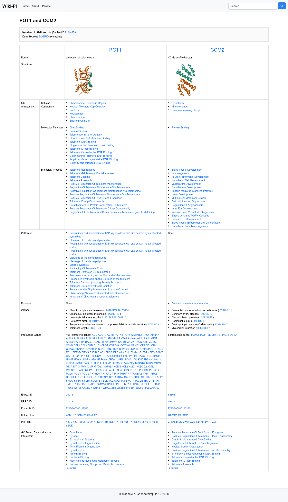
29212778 (206, 314)
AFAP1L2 (136, 334)
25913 (69, 394)
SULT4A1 (119, 380)
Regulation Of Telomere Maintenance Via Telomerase (100, 187)
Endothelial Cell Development (188, 180)
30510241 (225, 310)
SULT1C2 (108, 380)
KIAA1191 (156, 359)
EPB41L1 (118, 352)
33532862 (202, 328)
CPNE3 (135, 345)
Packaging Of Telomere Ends (86, 268)
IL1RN (119, 359)
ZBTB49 (125, 387)
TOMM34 (100, 384)
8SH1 (148, 422)
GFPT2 (90, 356)
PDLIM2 (143, 370)
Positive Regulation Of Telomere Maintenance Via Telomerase (105, 194)
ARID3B (70, 342)
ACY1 (127, 334)
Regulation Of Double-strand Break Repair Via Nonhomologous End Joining (112, 212)
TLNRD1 (232, 334)
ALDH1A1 (79, 338)
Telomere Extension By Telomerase (90, 272)
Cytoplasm (178, 103)
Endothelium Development (186, 187)
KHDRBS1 (144, 359)
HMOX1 (157, 356)
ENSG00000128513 (77, 408)
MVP (90, 366)
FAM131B (136, 352)
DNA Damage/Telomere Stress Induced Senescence (99, 293)
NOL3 (124, 366)
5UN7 (97, 422)
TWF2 (69, 387)
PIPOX (116, 373)
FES (152, 352)
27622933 (153, 324)
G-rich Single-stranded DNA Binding (90, 163)
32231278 (94, 321)
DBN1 (101, 349)
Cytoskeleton (77, 450)
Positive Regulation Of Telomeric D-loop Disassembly (100, 208)
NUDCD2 (142, 366)
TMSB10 (71, 384)
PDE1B (134, 370)
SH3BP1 (158, 377)
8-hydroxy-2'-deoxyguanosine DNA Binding (94, 159)
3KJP (83, 422)
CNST (104, 345)
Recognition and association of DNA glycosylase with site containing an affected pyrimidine (115, 234)
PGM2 (85, 373)
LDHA (96, 363)
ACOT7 (102, 334)
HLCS (149, 356)
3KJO (76, 422)
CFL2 (84, 345)
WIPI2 (77, 387)
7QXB (104, 422)
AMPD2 (102, 338)
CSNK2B (80, 349)
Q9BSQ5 (183, 415)
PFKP (160, 370)
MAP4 (130, 363)
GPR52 (116, 356)
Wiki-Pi (9, 6)
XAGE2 (86, 387)
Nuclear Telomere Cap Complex (87, 106)
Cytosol (74, 436)
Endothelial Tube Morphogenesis (190, 226)
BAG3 (88, 342)
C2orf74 (113, 342)
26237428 (113, 314)
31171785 (107, 317)
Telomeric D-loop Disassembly (87, 201)
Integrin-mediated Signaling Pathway (192, 191)
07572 (69, 401)
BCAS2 (97, 342)
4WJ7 (186, 422)
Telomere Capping (80, 176)
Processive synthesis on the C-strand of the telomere (100, 279)
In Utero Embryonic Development (190, 176)
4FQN (171, 422)
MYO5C (98, 366)
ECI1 (69, 352)
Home (25, 6)
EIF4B (93, 352)
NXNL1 (152, 366)
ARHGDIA (152, 338)
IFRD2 (111, 359)
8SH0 (141, 422)
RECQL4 (71, 377)
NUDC (132, 366)
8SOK (69, 425)
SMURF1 (212, 334)
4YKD (208, 422)
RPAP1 (104, 377)
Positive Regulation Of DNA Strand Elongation (96, 198)
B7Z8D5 (172, 415)
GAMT (159, 352)
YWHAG (106, 387)
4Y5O (193, 422)
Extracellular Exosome (82, 439)
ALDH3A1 (91, 338)
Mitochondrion (179, 106)
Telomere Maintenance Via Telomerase (92, 173)
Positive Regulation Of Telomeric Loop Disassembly (201, 450)
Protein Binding (78, 131)
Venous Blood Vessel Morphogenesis (193, 212)
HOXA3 (78, 359)
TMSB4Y (82, 384)
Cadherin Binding (79, 457)
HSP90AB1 (89, 359)
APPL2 (141, 338)
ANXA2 (123, 338)
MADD (111, 363)
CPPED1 (145, 345)
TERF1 (155, 380)
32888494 (198, 321)
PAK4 (111, 370)
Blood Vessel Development (187, 169)
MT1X (76, 366)
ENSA (108, 352)
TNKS (91, 384)
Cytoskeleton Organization (85, 443)
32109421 (119, 317)
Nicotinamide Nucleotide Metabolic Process (94, 460)
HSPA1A (102, 359)
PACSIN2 (83, 370)
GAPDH (70, 356)
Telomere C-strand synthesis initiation (91, 286)
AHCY (146, 334)
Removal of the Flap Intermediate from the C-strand (99, 289)
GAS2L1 (80, 356)
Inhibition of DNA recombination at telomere (94, 296)
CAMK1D (132, 342)
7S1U (133, 422)
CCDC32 (143, 342)
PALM (118, 370)
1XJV (69, 422)
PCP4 (125, 370)
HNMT (69, 359)
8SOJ (155, 422)
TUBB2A (144, 384)
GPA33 (107, 356)
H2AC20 (132, 356)
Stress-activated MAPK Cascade (190, 215)
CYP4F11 (91, 349)
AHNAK (154, 334)
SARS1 (128, 377)
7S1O (119, 422)
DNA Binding (77, 127)
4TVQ (179, 422)
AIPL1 (69, 338)
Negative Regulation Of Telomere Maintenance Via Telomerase (105, 191)
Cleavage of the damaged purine (88, 257)
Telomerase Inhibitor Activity (86, 134)
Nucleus (74, 110)
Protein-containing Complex (187, 110)
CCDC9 (153, 342)
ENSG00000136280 (179, 408)
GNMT (99, 356)
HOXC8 (195, 334)
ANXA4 (132, 338)
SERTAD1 (147, 377)
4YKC (200, 422)
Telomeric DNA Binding (83, 141)
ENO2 (101, 352)
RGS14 (81, 377)
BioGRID (44, 36)
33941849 (95, 328)
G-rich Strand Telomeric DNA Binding (91, 155)
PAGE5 (102, 370)
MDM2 (157, 363)
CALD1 (122, 342)
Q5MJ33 (81, 415)
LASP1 (88, 363)
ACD (94, 334)
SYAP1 (130, 380)
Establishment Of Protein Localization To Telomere (98, 205)
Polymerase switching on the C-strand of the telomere (100, 275)
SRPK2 (223, 334)
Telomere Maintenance (82, 169)
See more (71, 467)
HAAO (141, 356)
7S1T (127, 422)
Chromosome (77, 117)
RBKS (153, 373)
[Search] (282, 5)
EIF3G (85, 352)
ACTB (110, 334)
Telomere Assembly (81, 180)
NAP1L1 (108, 366)
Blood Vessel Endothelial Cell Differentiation (196, 222)
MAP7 (149, 363)
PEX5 (152, 370)
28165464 (123, 310)
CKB (90, 345)
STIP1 (77, 380)
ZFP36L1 (136, 387)
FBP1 (145, 352)
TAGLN (139, 380)
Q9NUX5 (92, 415)
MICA (69, 366)
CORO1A (114, 345)
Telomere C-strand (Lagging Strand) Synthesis (96, 282)
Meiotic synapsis (79, 264)
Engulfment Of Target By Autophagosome (195, 443)
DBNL (109, 349)
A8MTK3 (71, 415)
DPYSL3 (158, 349)
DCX (115, 349)
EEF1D (76, 352)
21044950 (70, 32)
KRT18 (70, 363)
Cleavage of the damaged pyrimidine (90, 240)
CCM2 (217, 49)
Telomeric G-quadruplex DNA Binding (91, 152)
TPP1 (116, 384)
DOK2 (142, 349)
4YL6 (215, 422)
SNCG (69, 380)
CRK (154, 345)
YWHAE (95, 387)
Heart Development (182, 194)
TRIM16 (124, 384)
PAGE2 (93, 370)
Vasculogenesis (180, 173)
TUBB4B (155, 384)
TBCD (147, 380)
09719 (171, 401)
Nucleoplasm (77, 113)
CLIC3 (97, 345)
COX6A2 (125, 345)
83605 (171, 394)
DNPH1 (134, 349)
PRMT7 (124, 373)
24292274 (111, 310)
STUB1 (86, 380)
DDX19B (124, 349)
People (46, 6)
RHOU (89, 377)
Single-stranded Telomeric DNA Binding (92, 145)
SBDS (136, 377)
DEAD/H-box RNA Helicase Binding (90, 138)
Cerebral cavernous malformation (190, 303)
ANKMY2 (112, 338)
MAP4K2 (140, 363)
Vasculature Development (186, 184)
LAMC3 (79, 363)
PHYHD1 (95, 373)
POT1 (115, 49)
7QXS (112, 422)
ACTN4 (119, 334)
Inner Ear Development (185, 208)
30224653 (206, 317)
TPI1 (109, 384)
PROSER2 (136, 373)
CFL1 (77, 345)
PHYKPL (106, 373)
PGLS (69, 373)
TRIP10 (134, 384)
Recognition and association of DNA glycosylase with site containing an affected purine (115, 245)
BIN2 (105, 342)
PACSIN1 (71, 370)
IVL (135, 359)
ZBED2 (115, 387)
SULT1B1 (96, 380)
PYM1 (146, 373)
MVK (84, 366)
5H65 (90, 422)
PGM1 (77, 373)
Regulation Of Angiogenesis (187, 205)
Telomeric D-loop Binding (84, 148)
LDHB (103, 363)
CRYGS (70, 349)
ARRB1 (80, 342)
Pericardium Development (186, 219)
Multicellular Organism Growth (189, 198)
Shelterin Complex (80, 120)
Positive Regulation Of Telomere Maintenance (95, 184)
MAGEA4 (121, 363)
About (35, 6)
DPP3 (149, 349)
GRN (124, 356)
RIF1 (96, 377)
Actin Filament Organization (85, 446)
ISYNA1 (128, 359)
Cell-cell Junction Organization (189, 201)
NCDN (117, 366)
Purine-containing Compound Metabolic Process (97, 464)
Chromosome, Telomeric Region (88, 103)
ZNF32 (145, 387)
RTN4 (120, 377)
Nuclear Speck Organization (187, 446)
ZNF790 (154, 387)
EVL (127, 352)
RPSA (112, 377)
